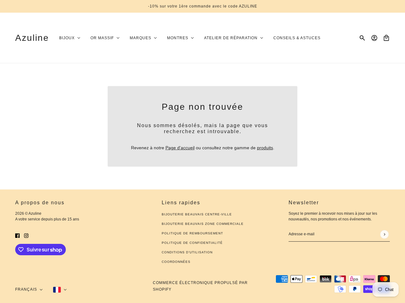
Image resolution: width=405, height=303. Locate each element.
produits (265, 147)
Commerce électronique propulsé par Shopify (200, 286)
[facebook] (17, 235)
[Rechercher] (362, 37)
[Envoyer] (384, 234)
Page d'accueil (180, 147)
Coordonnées (176, 261)
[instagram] (26, 235)
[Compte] (374, 37)
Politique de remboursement (192, 233)
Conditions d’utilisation (187, 252)
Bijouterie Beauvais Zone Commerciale (203, 224)
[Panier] (386, 37)
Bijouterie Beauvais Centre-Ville (197, 214)
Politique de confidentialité (192, 242)
